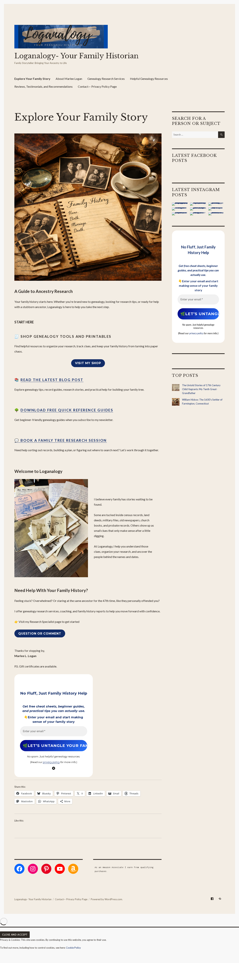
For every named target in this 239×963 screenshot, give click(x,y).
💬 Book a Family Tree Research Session (60, 440)
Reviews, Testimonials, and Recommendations (43, 86)
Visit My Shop (88, 363)
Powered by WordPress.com (106, 899)
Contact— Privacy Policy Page (97, 86)
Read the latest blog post (52, 380)
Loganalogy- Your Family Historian (76, 56)
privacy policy (51, 762)
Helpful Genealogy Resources (149, 78)
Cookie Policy (73, 947)
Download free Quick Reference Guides (67, 410)
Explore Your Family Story (32, 78)
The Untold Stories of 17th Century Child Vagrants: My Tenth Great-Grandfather (201, 389)
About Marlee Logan (69, 78)
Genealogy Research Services (106, 78)
